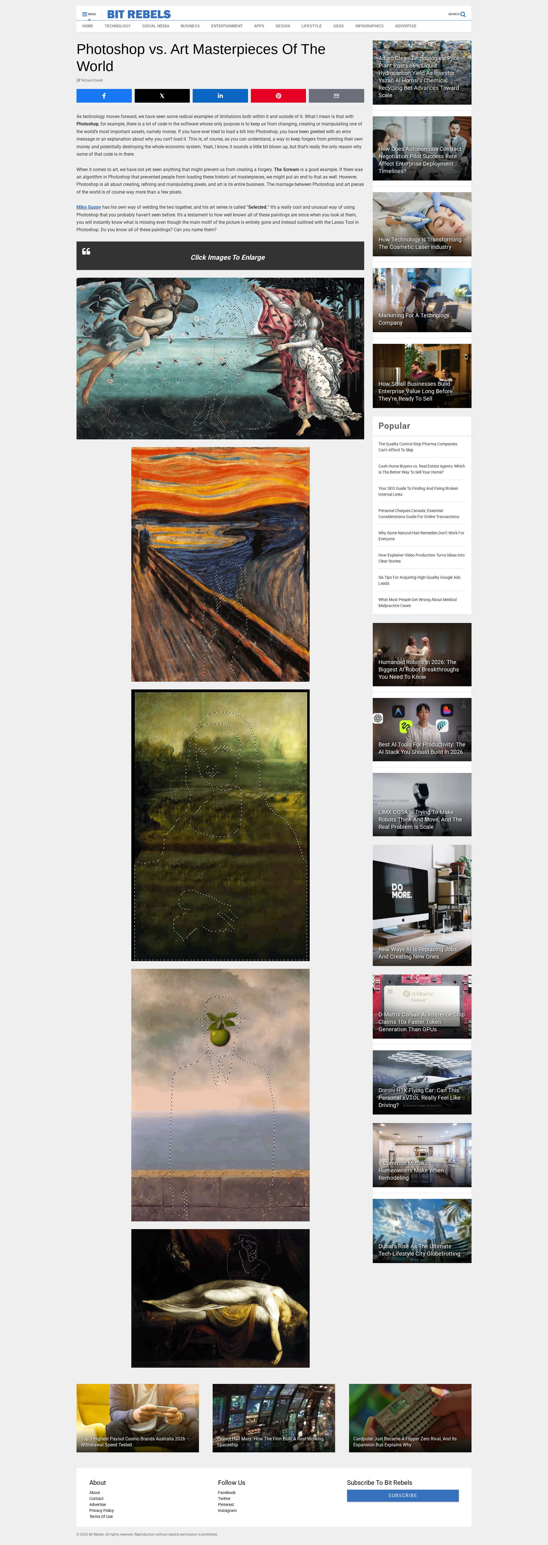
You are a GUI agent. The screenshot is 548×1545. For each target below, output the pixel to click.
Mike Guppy (88, 207)
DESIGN (283, 26)
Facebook (226, 1492)
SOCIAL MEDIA (155, 26)
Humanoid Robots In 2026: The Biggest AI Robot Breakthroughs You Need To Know (418, 669)
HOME (87, 26)
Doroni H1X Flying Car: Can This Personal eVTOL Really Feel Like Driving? (419, 1097)
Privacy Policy (101, 1510)
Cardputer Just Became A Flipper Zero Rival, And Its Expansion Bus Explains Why (405, 1442)
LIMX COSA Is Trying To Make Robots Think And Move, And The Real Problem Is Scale (420, 819)
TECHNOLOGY (118, 26)
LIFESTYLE (311, 26)
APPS (259, 26)
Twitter (224, 1498)
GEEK (338, 26)
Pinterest (226, 1504)
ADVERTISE (405, 26)
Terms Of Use (101, 1516)
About (94, 1492)
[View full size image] (220, 358)
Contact (96, 1498)
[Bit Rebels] (136, 16)
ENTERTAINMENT (227, 26)
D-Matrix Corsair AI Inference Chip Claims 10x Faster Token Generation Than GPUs (421, 1022)
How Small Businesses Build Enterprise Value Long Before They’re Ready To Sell (415, 391)
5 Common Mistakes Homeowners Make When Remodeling (411, 1170)
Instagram (227, 1510)
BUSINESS (190, 26)
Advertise (97, 1504)
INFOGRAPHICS (369, 26)
